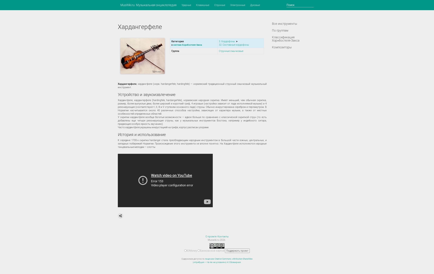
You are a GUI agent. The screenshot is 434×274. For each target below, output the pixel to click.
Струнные (219, 5)
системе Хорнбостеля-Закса (187, 45)
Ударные (186, 5)
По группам (280, 30)
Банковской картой (212, 250)
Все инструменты (284, 23)
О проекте (210, 236)
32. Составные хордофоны (234, 44)
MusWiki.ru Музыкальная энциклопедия (148, 5)
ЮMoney (191, 250)
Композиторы (282, 47)
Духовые (255, 5)
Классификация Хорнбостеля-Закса (285, 39)
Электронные (237, 5)
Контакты (223, 236)
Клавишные (202, 5)
